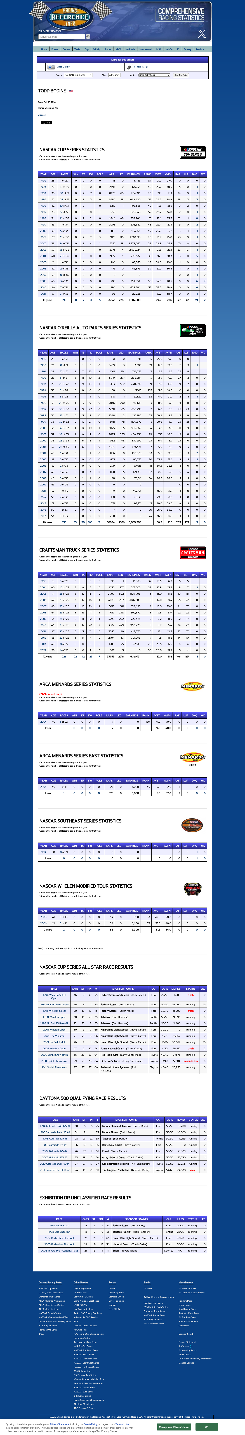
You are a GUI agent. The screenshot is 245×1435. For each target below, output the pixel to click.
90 (83, 522)
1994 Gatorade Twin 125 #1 (55, 1126)
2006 (43, 268)
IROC (76, 1321)
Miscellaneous (186, 1282)
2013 (43, 644)
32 (60, 421)
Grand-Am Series (82, 1338)
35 (61, 237)
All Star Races (80, 1292)
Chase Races (184, 1305)
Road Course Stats (187, 1309)
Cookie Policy (90, 1424)
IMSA (158, 49)
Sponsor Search (186, 1334)
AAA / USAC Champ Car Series (88, 1313)
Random (200, 49)
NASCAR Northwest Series (86, 1367)
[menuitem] (196, 1346)
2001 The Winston (54, 1035)
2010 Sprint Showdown (54, 1061)
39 (196, 300)
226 (64, 656)
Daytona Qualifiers (82, 1288)
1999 (43, 224)
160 (90, 522)
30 (61, 193)
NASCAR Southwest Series (86, 1363)
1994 (43, 193)
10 (61, 186)
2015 (43, 503)
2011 (43, 293)
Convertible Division (83, 1297)
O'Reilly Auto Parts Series (51, 1292)
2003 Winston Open (54, 1048)
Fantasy (187, 49)
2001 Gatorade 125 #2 (55, 1144)
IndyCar (169, 49)
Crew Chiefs (114, 1309)
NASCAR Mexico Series (85, 1387)
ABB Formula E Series (84, 1408)
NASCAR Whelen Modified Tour (54, 1317)
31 (61, 371)
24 (61, 243)
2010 (43, 287)
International (146, 49)
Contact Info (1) (140, 67)
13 (61, 415)
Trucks (108, 49)
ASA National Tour (82, 1371)
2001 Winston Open (54, 1029)
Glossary (42, 115)
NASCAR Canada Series (50, 1313)
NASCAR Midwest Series (85, 1358)
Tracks (77, 49)
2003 (43, 249)
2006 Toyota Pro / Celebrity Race (59, 1250)
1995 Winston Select (54, 1010)
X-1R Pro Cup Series (83, 1346)
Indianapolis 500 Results (86, 1317)
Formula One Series (48, 1330)
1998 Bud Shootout (59, 1231)
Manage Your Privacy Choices (174, 1426)
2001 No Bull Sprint (54, 1042)
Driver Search (50, 31)
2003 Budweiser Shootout (59, 1244)
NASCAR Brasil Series (84, 1354)
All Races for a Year (188, 1288)
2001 (43, 237)
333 (64, 522)
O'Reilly (96, 49)
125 (90, 656)
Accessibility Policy (188, 1350)
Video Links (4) (63, 67)
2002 (43, 243)
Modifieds (130, 49)
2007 (43, 274)
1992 (43, 180)
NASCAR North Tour (83, 1309)
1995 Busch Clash (59, 1225)
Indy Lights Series (82, 1396)
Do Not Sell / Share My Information (195, 1358)
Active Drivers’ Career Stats (159, 1297)
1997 (43, 212)
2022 (43, 650)
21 (61, 256)
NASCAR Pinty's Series (155, 1315)
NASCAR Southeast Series (86, 1350)
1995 (43, 199)
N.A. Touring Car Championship (89, 1334)
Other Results (81, 1282)
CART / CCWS (80, 1305)
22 (60, 446)
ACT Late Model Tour (84, 1404)
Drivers (54, 49)
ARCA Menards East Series (51, 1305)
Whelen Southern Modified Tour (89, 1379)
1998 (43, 218)
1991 (43, 371)
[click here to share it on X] (203, 34)
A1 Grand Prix (80, 1330)
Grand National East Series (86, 1301)
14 (61, 218)
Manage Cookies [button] (186, 1363)
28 (61, 199)
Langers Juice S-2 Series (85, 1325)
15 (75, 522)
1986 (43, 358)
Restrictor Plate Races (189, 1313)
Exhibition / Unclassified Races (88, 1383)
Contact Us (184, 1325)
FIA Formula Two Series (85, 1375)
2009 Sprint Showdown (54, 1054)
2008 (43, 478)
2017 (43, 516)
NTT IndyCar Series (48, 1325)
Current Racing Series (50, 1282)
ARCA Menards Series (49, 1309)
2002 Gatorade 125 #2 (54, 1151)
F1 (178, 49)
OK (206, 1426)
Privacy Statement (187, 1342)
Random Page (185, 1301)
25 (61, 593)
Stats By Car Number (188, 1321)
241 (64, 300)
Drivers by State (116, 1292)
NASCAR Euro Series (83, 1391)
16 (61, 434)
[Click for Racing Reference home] (122, 21)
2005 (43, 262)
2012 (43, 637)
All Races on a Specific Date (191, 1292)
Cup (87, 49)
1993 (43, 186)
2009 (43, 281)
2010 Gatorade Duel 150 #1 (55, 1163)
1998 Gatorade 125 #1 (55, 1138)
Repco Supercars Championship (89, 1400)
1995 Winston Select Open (54, 1004)
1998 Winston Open (54, 1017)
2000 (43, 230)
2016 (43, 509)
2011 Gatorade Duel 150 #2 (55, 1170)
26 (60, 402)
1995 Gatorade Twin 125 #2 (55, 1132)
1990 (43, 365)
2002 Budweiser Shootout (59, 1238)
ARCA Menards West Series (52, 1301)
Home (44, 49)
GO (87, 36)
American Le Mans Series (85, 1342)
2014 (43, 497)
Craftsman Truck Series (49, 1297)
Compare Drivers (116, 1297)
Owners (66, 49)
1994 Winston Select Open (54, 997)
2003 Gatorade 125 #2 (54, 1157)
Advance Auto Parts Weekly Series (55, 1321)
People (112, 1282)
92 (83, 656)
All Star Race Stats (187, 1317)
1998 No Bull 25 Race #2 (54, 1023)
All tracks (148, 1288)
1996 (43, 205)
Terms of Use (185, 1354)
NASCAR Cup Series (48, 1288)
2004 (43, 256)
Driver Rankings (116, 1301)
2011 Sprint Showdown (54, 1067)
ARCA (118, 49)
